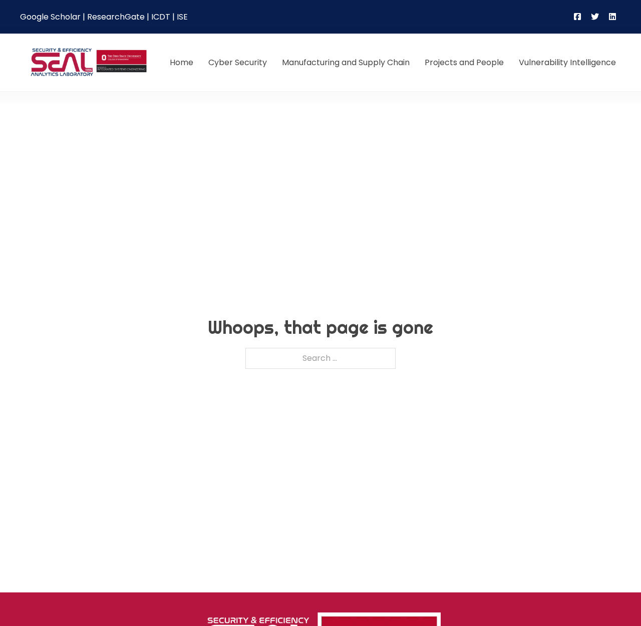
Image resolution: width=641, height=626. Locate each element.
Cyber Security (237, 62)
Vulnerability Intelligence (567, 62)
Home (181, 62)
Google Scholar (50, 17)
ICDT (160, 17)
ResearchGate (116, 17)
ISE (182, 17)
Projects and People (464, 62)
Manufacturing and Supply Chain (346, 62)
